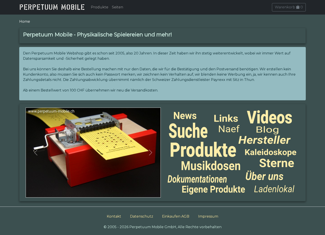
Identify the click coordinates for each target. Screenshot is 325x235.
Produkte (99, 7)
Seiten (117, 7)
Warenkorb (289, 7)
